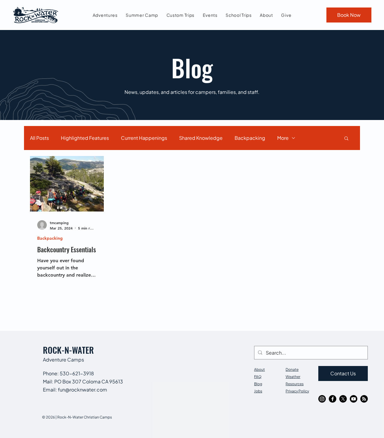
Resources (295, 384)
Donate (292, 369)
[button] (346, 139)
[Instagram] (322, 399)
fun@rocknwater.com (82, 389)
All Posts (39, 138)
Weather (293, 376)
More (283, 138)
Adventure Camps (63, 359)
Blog (258, 384)
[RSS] (364, 399)
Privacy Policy (297, 391)
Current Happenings (144, 138)
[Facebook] (332, 399)
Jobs (258, 391)
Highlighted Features (85, 138)
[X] (343, 399)
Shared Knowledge (201, 138)
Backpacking (250, 138)
